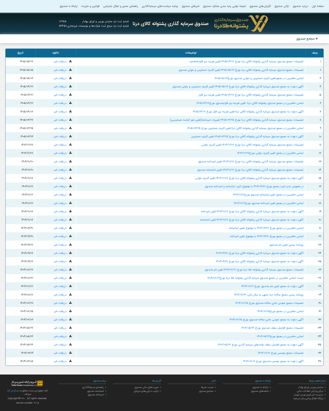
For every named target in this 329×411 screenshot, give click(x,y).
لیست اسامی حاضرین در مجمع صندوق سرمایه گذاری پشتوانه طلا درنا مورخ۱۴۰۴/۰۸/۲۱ (255, 278)
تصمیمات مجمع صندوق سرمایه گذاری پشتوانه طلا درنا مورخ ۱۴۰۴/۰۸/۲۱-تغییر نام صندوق (254, 270)
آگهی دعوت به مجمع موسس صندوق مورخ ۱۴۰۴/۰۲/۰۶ (273, 361)
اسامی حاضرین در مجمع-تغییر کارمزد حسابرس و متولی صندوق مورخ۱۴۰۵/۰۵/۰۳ (258, 78)
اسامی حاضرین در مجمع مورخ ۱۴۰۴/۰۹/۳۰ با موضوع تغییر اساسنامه (266, 228)
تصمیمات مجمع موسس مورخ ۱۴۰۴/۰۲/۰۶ (280, 353)
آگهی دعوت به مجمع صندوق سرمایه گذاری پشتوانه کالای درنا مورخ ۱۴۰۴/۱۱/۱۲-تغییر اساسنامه (251, 220)
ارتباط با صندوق (69, 6)
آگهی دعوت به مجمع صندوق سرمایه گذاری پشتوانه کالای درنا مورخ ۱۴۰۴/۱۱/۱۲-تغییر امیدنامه (252, 211)
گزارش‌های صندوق (260, 6)
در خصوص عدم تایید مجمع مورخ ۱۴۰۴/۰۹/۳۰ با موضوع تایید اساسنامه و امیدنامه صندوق (254, 186)
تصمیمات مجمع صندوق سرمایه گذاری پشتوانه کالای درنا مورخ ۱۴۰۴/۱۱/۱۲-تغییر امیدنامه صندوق (250, 161)
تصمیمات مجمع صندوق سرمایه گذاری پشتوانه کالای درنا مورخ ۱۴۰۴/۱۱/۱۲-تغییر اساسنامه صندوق (250, 170)
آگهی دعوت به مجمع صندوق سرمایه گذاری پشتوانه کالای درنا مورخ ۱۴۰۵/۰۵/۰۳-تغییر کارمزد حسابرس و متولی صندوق (238, 86)
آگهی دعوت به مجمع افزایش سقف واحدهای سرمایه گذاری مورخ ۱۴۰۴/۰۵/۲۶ (260, 344)
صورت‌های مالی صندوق (147, 387)
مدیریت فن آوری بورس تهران (308, 395)
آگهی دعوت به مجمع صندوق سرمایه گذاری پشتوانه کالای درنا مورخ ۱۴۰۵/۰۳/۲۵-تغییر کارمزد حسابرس (247, 136)
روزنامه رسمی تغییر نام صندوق (286, 245)
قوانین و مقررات (90, 6)
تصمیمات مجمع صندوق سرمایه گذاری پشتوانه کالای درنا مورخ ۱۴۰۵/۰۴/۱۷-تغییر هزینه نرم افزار (251, 95)
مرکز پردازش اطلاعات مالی (310, 391)
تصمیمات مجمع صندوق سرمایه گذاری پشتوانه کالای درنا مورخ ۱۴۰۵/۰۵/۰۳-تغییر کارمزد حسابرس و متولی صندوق (241, 70)
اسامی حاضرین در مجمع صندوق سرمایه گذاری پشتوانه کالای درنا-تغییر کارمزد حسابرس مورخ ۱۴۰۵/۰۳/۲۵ (245, 128)
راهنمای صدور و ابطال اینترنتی (120, 6)
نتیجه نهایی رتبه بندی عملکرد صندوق (224, 6)
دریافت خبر (60, 61)
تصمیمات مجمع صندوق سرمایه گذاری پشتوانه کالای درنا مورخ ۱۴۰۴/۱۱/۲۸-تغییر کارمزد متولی (252, 145)
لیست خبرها (207, 387)
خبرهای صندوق (190, 6)
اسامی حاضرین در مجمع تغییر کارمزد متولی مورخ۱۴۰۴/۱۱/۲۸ (270, 153)
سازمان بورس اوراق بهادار (310, 387)
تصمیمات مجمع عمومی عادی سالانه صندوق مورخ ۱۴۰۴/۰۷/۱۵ (269, 303)
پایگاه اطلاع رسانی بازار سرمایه (308, 398)
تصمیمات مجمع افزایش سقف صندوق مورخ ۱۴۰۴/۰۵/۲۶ (272, 328)
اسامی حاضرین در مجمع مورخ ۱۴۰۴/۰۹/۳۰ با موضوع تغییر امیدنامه (266, 236)
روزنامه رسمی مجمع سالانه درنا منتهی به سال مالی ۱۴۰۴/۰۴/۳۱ (268, 295)
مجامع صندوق (206, 391)
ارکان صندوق (281, 6)
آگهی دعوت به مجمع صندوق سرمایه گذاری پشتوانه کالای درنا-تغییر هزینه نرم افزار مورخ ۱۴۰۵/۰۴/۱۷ (248, 111)
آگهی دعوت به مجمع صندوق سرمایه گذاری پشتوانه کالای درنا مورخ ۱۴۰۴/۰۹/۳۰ (259, 253)
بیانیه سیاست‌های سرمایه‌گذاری (160, 6)
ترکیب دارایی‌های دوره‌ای (146, 391)
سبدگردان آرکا (13, 390)
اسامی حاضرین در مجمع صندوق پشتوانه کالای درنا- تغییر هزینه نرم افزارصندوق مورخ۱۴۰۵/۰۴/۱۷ (250, 103)
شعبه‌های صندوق (259, 391)
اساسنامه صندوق (95, 391)
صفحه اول (318, 6)
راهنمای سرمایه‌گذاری (93, 387)
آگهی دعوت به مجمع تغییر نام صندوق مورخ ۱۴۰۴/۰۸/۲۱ (272, 286)
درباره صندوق (300, 6)
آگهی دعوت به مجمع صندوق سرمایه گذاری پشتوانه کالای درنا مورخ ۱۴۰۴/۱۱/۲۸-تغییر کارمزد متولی (249, 178)
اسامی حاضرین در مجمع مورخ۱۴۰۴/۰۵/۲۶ (280, 336)
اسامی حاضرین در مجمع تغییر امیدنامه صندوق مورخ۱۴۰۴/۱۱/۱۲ (268, 203)
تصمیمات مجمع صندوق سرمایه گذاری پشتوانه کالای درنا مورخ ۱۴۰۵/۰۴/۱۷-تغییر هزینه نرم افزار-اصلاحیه (246, 61)
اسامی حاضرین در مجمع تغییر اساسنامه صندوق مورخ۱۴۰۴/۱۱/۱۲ (268, 195)
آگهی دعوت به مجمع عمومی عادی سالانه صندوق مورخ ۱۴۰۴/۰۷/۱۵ (266, 319)
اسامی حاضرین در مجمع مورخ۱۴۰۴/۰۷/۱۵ (280, 311)
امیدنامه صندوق (96, 395)
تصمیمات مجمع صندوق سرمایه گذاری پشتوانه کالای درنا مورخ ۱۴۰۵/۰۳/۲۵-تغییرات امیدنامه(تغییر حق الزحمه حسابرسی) (236, 120)
